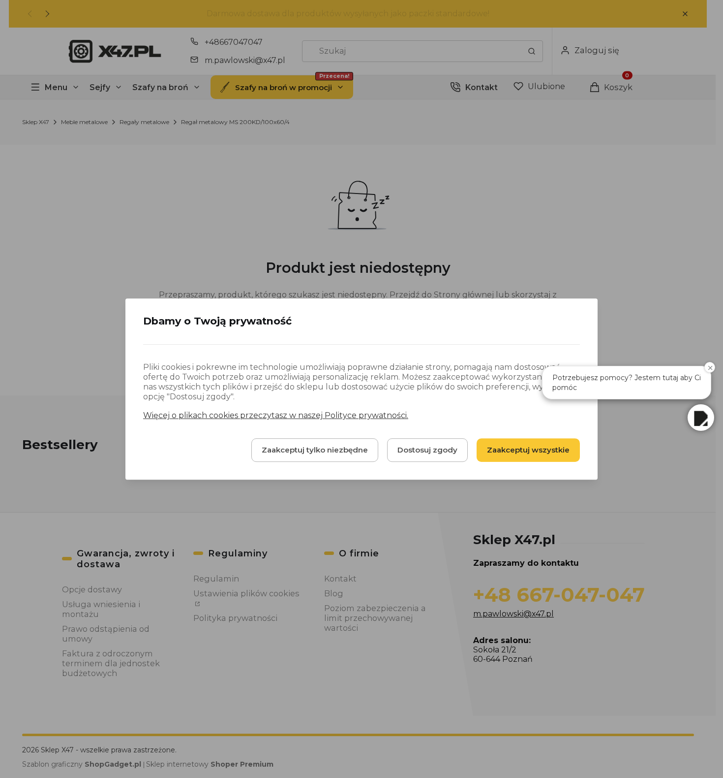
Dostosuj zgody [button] (427, 449)
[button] (701, 417)
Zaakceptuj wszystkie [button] (528, 449)
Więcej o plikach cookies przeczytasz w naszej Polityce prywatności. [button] (275, 415)
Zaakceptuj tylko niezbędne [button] (315, 449)
